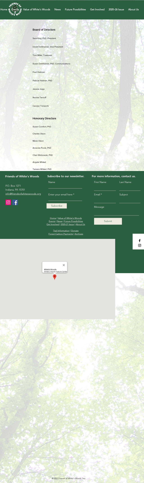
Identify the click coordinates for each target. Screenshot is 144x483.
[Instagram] (140, 245)
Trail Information (61, 230)
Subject (123, 194)
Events (52, 221)
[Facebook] (140, 241)
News (59, 221)
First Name (100, 182)
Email (97, 194)
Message (99, 207)
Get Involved (53, 224)
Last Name (125, 182)
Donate (75, 230)
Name (51, 182)
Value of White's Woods (70, 218)
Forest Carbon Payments (61, 234)
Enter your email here (60, 194)
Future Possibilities (73, 221)
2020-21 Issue (67, 224)
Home (53, 218)
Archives (79, 234)
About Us (80, 224)
